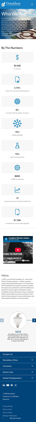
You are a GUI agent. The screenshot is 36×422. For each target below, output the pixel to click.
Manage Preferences (10, 416)
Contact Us (8, 354)
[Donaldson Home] (15, 4)
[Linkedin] (4, 385)
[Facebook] (12, 385)
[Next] (34, 320)
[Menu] (32, 4)
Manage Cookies (15, 418)
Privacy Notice (8, 406)
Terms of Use (7, 409)
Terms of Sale (7, 412)
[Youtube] (8, 385)
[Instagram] (16, 385)
